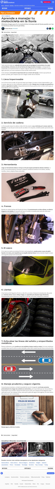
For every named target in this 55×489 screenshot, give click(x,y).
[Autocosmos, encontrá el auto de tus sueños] (7, 2)
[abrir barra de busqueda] (42, 2)
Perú (38, 483)
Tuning (46, 464)
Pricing (43, 477)
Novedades (17, 464)
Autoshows (32, 462)
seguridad (14, 32)
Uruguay (42, 483)
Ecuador (21, 483)
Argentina (7, 483)
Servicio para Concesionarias (27, 480)
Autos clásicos (14, 462)
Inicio (2, 5)
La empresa (7, 477)
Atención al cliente (14, 477)
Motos (11, 464)
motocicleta (7, 32)
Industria (44, 462)
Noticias (11, 5)
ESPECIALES (27, 8)
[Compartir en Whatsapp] (53, 29)
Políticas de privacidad (35, 477)
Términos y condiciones (24, 477)
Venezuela (48, 483)
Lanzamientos (4, 464)
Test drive (31, 464)
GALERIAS (50, 8)
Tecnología (24, 464)
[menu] (53, 2)
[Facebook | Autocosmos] (2, 473)
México (34, 483)
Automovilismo (5, 462)
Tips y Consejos (5, 16)
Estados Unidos (28, 483)
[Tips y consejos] (27, 12)
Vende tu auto (47, 2)
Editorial (7, 5)
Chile (12, 483)
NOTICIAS (4, 8)
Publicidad (48, 477)
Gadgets (38, 462)
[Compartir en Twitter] (50, 29)
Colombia (16, 483)
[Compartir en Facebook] (48, 29)
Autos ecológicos (23, 462)
